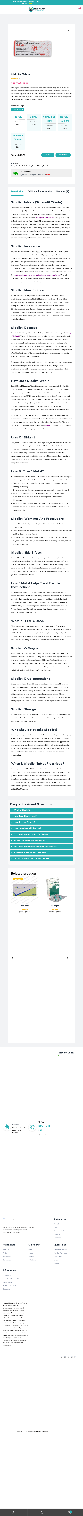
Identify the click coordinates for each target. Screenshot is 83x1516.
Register (56, 1263)
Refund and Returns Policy (12, 1279)
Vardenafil (57, 1238)
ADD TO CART (63, 155)
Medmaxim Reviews (60, 1250)
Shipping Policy (8, 1282)
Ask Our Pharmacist (60, 1253)
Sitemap (31, 1256)
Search (41, 1512)
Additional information (40, 191)
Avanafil (56, 1224)
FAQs (5, 1253)
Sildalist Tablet (17, 110)
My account (7, 1256)
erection (47, 425)
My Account (14, 1512)
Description (17, 191)
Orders (30, 1253)
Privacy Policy (7, 1275)
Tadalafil (45, 166)
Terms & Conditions (9, 1286)
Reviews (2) (62, 191)
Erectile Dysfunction (25, 166)
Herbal (56, 1227)
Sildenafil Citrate (37, 166)
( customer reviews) (25, 79)
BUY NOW (48, 155)
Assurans (25, 906)
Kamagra (55, 906)
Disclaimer (6, 1289)
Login (56, 1260)
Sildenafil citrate (59, 1231)
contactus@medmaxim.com (41, 1135)
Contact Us (7, 1260)
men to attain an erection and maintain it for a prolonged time (37, 275)
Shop (30, 1250)
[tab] (17, 192)
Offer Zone (32, 1260)
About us (6, 1250)
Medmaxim (31, 1431)
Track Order (58, 1256)
